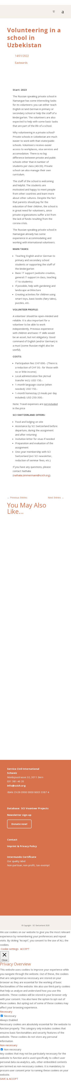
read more (16, 585)
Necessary (10, 1015)
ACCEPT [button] (24, 948)
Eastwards (21, 63)
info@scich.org (16, 785)
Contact (12, 839)
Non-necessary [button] (8, 1045)
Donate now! (19, 824)
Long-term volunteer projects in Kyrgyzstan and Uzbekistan (29, 714)
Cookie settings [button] (9, 948)
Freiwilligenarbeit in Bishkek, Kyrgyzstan (34, 639)
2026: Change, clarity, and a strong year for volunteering (34, 564)
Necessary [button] (6, 1011)
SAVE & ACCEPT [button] (9, 1078)
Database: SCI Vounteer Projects (28, 808)
